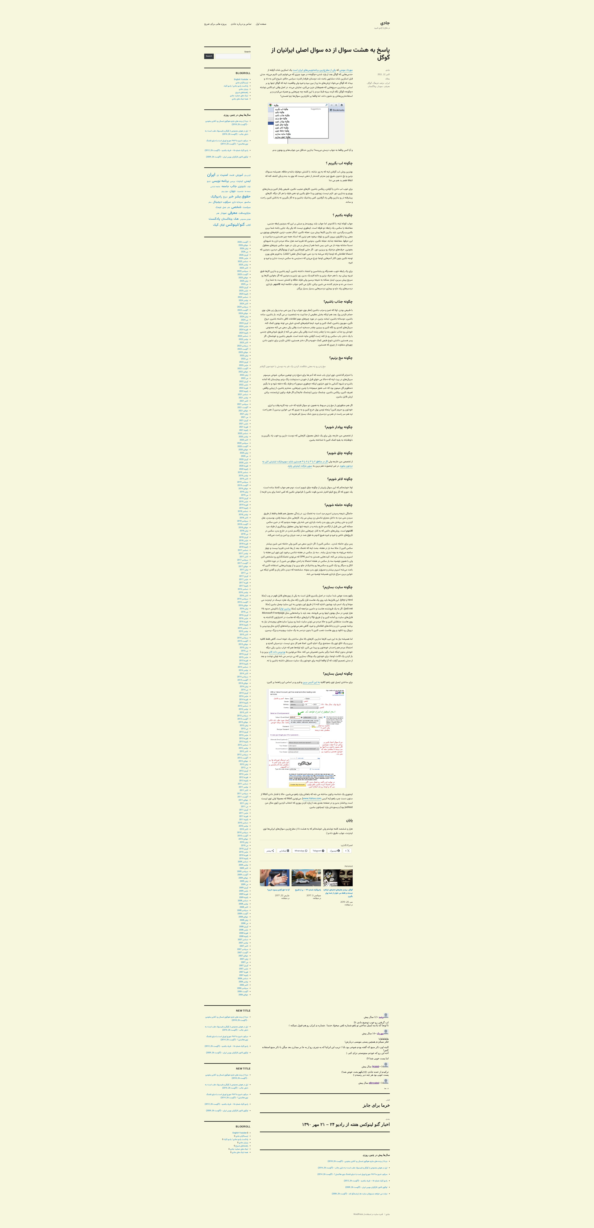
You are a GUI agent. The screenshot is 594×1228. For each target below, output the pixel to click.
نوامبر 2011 (243, 787)
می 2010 (244, 845)
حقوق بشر (243, 196)
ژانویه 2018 (243, 547)
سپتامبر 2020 (242, 443)
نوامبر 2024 (243, 300)
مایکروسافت (245, 213)
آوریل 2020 (243, 459)
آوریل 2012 (243, 771)
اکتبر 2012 (244, 751)
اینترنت (239, 181)
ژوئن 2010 (244, 842)
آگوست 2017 (242, 563)
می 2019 (244, 495)
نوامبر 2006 (243, 981)
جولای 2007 (243, 955)
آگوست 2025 (242, 274)
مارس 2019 (243, 501)
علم (228, 207)
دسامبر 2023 (243, 336)
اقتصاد (231, 175)
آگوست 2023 (242, 349)
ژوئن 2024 (244, 316)
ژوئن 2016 (244, 608)
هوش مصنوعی (245, 219)
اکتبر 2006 (244, 985)
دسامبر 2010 (243, 822)
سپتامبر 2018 (242, 521)
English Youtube (241, 79)
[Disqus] (325, 967)
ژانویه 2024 (243, 333)
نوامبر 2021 (243, 397)
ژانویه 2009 (243, 897)
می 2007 (244, 962)
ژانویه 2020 (243, 469)
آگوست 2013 (242, 719)
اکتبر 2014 (244, 673)
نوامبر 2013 (243, 709)
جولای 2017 (243, 566)
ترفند (382, 83)
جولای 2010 (243, 839)
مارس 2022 (243, 384)
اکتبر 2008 (244, 907)
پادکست (214, 219)
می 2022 (244, 378)
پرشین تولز (285, 609)
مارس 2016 (243, 618)
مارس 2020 (243, 462)
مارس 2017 (243, 579)
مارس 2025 (243, 290)
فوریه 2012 (243, 777)
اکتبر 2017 (244, 556)
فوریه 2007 (243, 972)
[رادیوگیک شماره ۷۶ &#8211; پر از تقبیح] (306, 877)
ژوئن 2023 (244, 355)
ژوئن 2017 (244, 569)
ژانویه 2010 (243, 858)
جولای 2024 (243, 313)
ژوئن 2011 (244, 803)
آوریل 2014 (243, 693)
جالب (233, 186)
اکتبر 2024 (244, 303)
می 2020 (244, 456)
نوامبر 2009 (243, 865)
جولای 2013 (243, 722)
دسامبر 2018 (243, 511)
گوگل (369, 83)
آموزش (239, 175)
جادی (385, 23)
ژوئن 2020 (244, 453)
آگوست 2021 (242, 407)
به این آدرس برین (311, 682)
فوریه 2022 (243, 388)
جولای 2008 (243, 917)
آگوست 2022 (242, 368)
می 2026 (244, 251)
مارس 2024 (243, 326)
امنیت (224, 175)
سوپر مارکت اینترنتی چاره (300, 466)
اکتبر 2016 (244, 595)
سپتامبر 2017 (242, 560)
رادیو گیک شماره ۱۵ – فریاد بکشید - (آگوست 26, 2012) (365, 1180)
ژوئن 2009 (244, 881)
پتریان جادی (243, 89)
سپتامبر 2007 (242, 949)
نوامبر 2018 (243, 514)
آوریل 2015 (243, 654)
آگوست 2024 (242, 310)
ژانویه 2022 (243, 391)
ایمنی (247, 181)
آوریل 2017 (243, 576)
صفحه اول (261, 24)
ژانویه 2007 (243, 975)
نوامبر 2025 (243, 264)
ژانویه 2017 (243, 586)
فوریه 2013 (243, 738)
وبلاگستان (372, 86)
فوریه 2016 (243, 621)
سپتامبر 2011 (242, 793)
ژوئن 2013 (244, 725)
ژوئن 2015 (244, 647)
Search (247, 51)
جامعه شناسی (215, 186)
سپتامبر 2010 (242, 832)
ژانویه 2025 (243, 294)
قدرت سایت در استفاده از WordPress (368, 1214)
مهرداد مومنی (346, 70)
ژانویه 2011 (243, 819)
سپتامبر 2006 (242, 988)
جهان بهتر (224, 191)
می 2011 (244, 806)
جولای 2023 (243, 352)
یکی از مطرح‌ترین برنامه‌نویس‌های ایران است (314, 70)
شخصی (236, 207)
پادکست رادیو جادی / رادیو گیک (236, 86)
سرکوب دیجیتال (222, 202)
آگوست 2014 (242, 680)
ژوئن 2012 (244, 764)
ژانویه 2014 (243, 702)
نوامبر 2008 (243, 904)
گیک (215, 224)
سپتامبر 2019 (242, 482)
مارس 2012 (243, 774)
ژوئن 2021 (244, 414)
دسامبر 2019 (243, 472)
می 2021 (244, 417)
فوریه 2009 (243, 894)
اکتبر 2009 (244, 868)
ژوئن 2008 (244, 920)
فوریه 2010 (243, 855)
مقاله (387, 79)
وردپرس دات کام (277, 652)
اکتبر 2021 (244, 401)
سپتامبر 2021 (242, 404)
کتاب (248, 225)
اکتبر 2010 (244, 829)
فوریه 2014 (243, 699)
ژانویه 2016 (243, 625)
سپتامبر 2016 (242, 599)
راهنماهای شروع (241, 92)
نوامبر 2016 (243, 592)
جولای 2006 (243, 994)
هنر (217, 213)
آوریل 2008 (243, 926)
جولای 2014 (243, 683)
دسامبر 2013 (243, 706)
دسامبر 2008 (243, 900)
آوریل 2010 (243, 848)
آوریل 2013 (243, 732)
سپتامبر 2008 (242, 910)
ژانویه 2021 (243, 430)
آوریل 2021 (243, 420)
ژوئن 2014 (244, 686)
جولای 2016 (243, 605)
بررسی (232, 181)
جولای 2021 (243, 410)
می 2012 (244, 767)
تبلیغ (209, 181)
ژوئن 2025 (244, 281)
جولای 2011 (243, 800)
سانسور (247, 202)
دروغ (225, 197)
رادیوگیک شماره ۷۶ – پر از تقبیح (308, 889)
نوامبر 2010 (243, 826)
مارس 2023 (243, 365)
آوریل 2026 (243, 255)
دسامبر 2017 (243, 550)
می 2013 (244, 728)
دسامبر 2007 (243, 939)
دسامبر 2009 (243, 861)
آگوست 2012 (242, 758)
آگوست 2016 (242, 602)
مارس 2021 (243, 423)
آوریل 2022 (243, 381)
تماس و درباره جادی (241, 24)
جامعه (225, 186)
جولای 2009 (243, 878)
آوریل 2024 (243, 323)
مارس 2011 (243, 813)
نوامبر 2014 (243, 670)
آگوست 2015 (242, 641)
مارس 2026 (243, 258)
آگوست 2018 (242, 524)
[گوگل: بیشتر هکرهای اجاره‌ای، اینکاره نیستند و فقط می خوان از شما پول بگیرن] (338, 877)
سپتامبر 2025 (242, 271)
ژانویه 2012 (243, 780)
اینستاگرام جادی (242, 82)
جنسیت (240, 191)
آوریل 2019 (243, 498)
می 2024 (244, 320)
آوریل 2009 (243, 887)
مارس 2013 (243, 735)
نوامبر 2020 (243, 436)
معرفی (387, 86)
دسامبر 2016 (243, 589)
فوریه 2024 (243, 329)
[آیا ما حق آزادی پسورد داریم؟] (274, 877)
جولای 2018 (243, 527)
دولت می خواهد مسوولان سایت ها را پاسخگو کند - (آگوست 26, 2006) (359, 1193)
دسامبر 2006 (243, 978)
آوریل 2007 (243, 965)
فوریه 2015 (243, 660)
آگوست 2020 (242, 446)
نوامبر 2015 (243, 631)
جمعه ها (248, 191)
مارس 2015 (243, 657)
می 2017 (244, 573)
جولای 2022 (243, 371)
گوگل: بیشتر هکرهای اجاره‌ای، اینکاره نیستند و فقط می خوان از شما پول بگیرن (338, 893)
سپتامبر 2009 (242, 871)
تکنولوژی (242, 186)
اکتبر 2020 (244, 440)
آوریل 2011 (243, 809)
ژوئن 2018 (244, 530)
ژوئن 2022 (244, 375)
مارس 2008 (243, 930)
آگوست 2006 (242, 991)
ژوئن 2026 (244, 248)
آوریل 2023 (243, 362)
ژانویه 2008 (243, 936)
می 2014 (244, 689)
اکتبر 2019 (244, 479)
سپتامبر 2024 (242, 307)
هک (236, 219)
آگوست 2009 (242, 874)
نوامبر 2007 (243, 942)
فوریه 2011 (243, 816)
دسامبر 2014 (243, 667)
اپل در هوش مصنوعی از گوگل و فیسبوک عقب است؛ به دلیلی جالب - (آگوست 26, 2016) (352, 1167)
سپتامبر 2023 (242, 345)
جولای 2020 (243, 449)
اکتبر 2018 (244, 517)
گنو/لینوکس (235, 225)
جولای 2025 (243, 277)
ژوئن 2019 (244, 491)
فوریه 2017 (243, 582)
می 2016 (244, 612)
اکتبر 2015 (244, 634)
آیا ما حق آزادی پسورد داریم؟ (278, 889)
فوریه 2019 (243, 504)
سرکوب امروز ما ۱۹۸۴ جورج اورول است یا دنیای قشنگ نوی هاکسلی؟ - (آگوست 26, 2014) (352, 1174)
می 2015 (244, 650)
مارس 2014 (243, 696)
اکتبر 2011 (244, 790)
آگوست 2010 (242, 835)
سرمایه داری (237, 202)
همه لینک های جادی (240, 99)
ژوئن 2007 (244, 959)
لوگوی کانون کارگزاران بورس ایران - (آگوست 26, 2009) (366, 1187)
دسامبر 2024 (243, 297)
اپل (218, 175)
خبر (231, 196)
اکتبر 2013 (244, 712)
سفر (210, 202)
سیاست (247, 207)
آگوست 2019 (242, 485)
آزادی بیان (247, 175)
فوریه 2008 (243, 933)
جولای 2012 (243, 761)
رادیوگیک (216, 196)
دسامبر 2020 (243, 433)
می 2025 (244, 284)
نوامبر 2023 (243, 339)
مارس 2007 (243, 968)
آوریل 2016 (243, 615)
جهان (233, 191)
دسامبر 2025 (243, 261)
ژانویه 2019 (243, 508)
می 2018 (244, 534)
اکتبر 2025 (244, 268)
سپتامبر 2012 (242, 754)
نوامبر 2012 (243, 748)
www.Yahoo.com (312, 799)
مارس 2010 (243, 852)
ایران (387, 83)
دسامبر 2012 (243, 745)
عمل (224, 207)
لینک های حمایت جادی (239, 95)
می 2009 (244, 884)
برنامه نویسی (220, 181)
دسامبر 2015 (243, 628)
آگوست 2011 (242, 796)
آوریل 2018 (243, 537)
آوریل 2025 (243, 287)
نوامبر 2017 (243, 553)
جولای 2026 (243, 245)
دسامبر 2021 (243, 394)
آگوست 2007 (242, 952)
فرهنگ (376, 83)
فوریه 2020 (243, 466)
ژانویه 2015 (243, 663)
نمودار (380, 86)
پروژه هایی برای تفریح (215, 24)
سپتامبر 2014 (242, 676)
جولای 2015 (243, 644)
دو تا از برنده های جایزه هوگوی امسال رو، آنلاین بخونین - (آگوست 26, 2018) (357, 1161)
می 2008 (244, 923)
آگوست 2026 (242, 242)
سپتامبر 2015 (242, 637)
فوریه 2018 (243, 543)
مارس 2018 (243, 540)
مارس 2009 (243, 891)
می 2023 (244, 358)
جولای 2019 (243, 488)
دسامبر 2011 (243, 783)
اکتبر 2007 (244, 946)
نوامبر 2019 (243, 475)
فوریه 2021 (243, 427)
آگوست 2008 (242, 913)
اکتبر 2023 (244, 342)
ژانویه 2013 (243, 741)
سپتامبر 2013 (242, 715)
